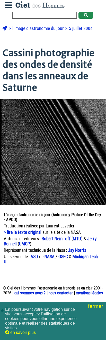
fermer (96, 306)
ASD (34, 256)
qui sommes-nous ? (30, 293)
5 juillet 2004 (81, 28)
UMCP (24, 243)
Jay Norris (77, 250)
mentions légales (89, 293)
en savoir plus (22, 332)
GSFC (63, 256)
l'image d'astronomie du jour (38, 28)
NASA (50, 256)
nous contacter (61, 293)
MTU (77, 238)
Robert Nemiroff (56, 238)
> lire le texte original (22, 232)
